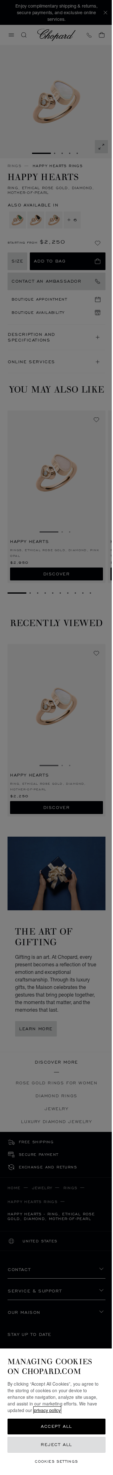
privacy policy (47, 1410)
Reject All (56, 1444)
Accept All (56, 1426)
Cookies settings (56, 1461)
